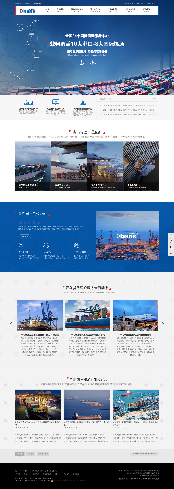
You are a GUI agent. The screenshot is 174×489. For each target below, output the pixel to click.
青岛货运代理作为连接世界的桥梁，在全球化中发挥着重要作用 (38, 438)
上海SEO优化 (146, 479)
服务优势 (36, 474)
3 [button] (88, 89)
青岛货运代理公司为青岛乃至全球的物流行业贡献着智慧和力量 (87, 441)
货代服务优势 (130, 10)
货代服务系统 (113, 10)
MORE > (152, 105)
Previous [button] (11, 324)
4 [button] (92, 89)
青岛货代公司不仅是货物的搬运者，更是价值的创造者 (85, 438)
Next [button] (162, 324)
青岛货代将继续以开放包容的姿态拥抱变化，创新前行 (36, 441)
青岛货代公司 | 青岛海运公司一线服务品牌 (28, 3)
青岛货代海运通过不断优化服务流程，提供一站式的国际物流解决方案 (38, 435)
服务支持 (57, 474)
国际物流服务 (76, 10)
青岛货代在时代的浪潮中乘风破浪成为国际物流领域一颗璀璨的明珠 (136, 438)
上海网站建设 (133, 479)
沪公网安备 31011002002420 (62, 480)
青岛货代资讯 (129, 3)
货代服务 (27, 474)
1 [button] (81, 89)
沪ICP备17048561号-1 (80, 480)
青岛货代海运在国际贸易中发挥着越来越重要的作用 (84, 435)
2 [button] (85, 89)
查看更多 (24, 236)
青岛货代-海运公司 (151, 3)
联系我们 (146, 10)
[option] (87, 47)
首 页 (47, 10)
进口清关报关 (95, 10)
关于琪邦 (60, 10)
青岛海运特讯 (139, 3)
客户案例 (66, 474)
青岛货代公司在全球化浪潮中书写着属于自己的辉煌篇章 (135, 441)
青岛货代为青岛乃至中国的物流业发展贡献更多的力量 (134, 435)
